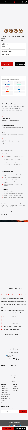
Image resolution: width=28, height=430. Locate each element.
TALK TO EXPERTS (20, 64)
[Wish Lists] (2, 68)
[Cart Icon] (26, 2)
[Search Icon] (6, 1)
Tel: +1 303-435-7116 (14, 349)
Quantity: (2, 57)
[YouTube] (16, 359)
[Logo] (14, 1)
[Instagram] (11, 359)
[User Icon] (22, 1)
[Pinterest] (14, 359)
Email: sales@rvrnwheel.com (14, 348)
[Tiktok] (19, 359)
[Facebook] (9, 359)
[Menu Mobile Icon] (1, 2)
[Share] (5, 67)
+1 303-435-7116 (16, 352)
